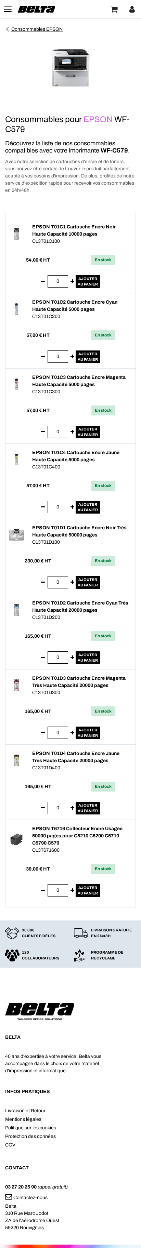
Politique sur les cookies (30, 1127)
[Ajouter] (72, 281)
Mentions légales (23, 1119)
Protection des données (30, 1136)
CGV (10, 1144)
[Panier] (114, 9)
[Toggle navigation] (7, 9)
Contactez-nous (30, 1197)
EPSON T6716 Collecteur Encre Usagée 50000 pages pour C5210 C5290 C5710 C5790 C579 (77, 836)
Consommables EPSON (37, 29)
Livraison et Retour (25, 1110)
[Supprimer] (43, 281)
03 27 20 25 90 (21, 1187)
